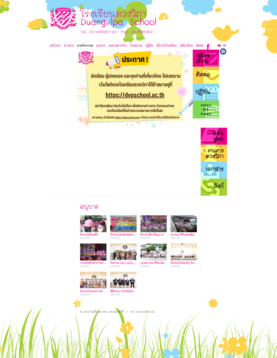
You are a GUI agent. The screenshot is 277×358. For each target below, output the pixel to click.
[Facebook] (208, 46)
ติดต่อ (200, 46)
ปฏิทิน (149, 46)
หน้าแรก (55, 46)
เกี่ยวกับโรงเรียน (166, 46)
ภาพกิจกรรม (85, 46)
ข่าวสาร (69, 46)
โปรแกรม (136, 46)
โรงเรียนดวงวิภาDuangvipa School (118, 17)
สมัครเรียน (186, 46)
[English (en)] (224, 45)
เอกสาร (101, 46)
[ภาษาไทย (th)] (219, 45)
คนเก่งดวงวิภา (118, 46)
